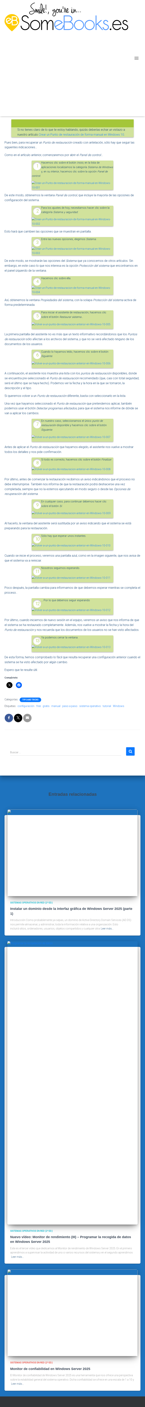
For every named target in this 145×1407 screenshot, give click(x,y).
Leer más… (107, 928)
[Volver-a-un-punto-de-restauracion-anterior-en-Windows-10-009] (71, 513)
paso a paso (69, 706)
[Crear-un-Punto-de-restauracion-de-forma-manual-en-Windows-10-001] (72, 185)
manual (55, 706)
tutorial (107, 706)
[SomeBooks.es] (68, 58)
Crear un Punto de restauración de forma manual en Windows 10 (81, 134)
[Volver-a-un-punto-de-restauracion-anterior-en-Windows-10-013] (71, 647)
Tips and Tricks (30, 700)
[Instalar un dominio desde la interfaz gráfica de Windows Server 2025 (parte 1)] (72, 852)
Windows (118, 706)
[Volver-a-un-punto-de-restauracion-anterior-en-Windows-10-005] (71, 324)
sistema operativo (90, 706)
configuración (26, 706)
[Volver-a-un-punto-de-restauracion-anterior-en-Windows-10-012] (71, 610)
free (38, 706)
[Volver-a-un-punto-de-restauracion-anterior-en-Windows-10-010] (71, 545)
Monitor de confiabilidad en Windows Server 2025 (50, 1369)
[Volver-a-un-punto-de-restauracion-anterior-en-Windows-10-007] (71, 437)
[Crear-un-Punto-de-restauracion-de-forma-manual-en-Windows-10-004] (72, 290)
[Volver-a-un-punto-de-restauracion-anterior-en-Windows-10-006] (71, 363)
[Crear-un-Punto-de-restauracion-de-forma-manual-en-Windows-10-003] (72, 251)
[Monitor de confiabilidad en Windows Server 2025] (72, 1312)
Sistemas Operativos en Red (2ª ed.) (31, 902)
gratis (46, 706)
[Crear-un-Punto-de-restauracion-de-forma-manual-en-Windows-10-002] (72, 221)
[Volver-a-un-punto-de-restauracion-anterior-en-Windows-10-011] (71, 577)
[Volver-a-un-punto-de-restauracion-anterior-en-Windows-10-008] (71, 469)
